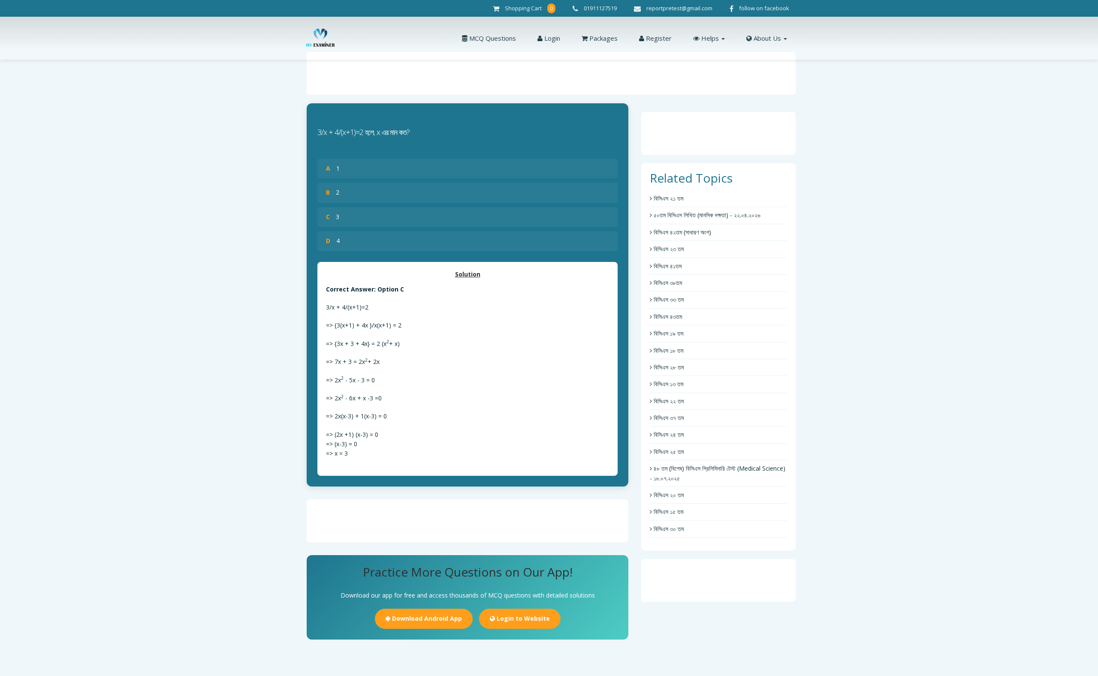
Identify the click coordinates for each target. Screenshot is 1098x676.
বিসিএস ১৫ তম (667, 512)
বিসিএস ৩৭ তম (668, 418)
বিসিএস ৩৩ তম (668, 299)
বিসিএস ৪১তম (667, 266)
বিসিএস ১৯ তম (667, 333)
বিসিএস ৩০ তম (668, 529)
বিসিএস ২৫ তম (668, 452)
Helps (710, 38)
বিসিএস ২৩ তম (668, 249)
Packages (603, 38)
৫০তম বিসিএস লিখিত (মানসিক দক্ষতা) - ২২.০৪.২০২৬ (706, 215)
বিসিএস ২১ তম (667, 198)
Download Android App (426, 618)
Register (658, 38)
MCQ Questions (492, 38)
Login (551, 38)
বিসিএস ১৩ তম (667, 384)
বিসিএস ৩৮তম (667, 283)
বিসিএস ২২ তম (668, 401)
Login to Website (522, 618)
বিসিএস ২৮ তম (668, 367)
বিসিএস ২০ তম (668, 495)
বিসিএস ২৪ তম (668, 434)
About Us (767, 38)
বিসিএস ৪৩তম (667, 316)
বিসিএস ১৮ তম (667, 350)
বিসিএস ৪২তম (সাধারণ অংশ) (681, 232)
